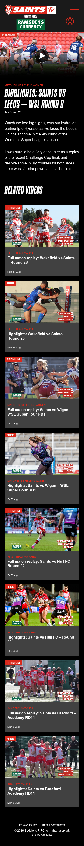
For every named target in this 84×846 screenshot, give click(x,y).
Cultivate (46, 834)
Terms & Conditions (52, 824)
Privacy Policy (28, 824)
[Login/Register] (70, 21)
